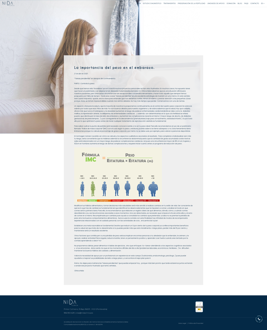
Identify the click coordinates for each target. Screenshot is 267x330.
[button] (263, 3)
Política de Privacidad (195, 323)
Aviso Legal (182, 323)
